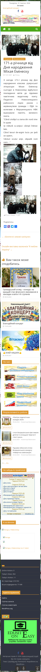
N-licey (17, 75)
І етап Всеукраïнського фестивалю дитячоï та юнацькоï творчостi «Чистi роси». (26, 434)
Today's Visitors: (8, 577)
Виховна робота (19, 59)
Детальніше (7, 428)
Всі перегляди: (7, 581)
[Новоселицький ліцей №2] (4, 29)
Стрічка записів (8, 601)
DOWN (23, 668)
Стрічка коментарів (9, 605)
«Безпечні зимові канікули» (16, 236)
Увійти (4, 598)
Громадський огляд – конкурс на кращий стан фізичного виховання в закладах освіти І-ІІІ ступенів (20, 292)
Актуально (8, 59)
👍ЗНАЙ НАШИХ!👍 (12, 352)
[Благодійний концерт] (20, 303)
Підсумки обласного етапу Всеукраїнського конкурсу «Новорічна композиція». (22, 450)
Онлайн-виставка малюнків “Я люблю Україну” (20, 248)
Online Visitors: (7, 570)
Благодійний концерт (11, 8)
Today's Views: (7, 574)
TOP (37, 668)
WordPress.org (7, 608)
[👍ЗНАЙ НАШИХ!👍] (20, 332)
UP (17, 668)
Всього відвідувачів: (9, 584)
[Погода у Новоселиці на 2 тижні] (16, 548)
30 (7, 463)
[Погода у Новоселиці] (10, 530)
